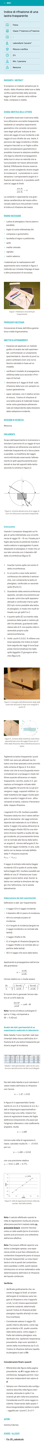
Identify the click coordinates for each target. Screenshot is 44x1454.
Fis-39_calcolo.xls (15, 1439)
